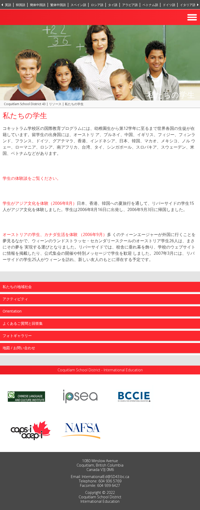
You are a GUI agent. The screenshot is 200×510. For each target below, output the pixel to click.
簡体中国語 (38, 5)
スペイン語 (78, 5)
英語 (8, 5)
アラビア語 (130, 5)
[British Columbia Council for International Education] (134, 396)
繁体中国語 (58, 5)
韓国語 (20, 5)
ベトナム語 (150, 5)
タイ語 (112, 5)
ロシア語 (97, 5)
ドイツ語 (169, 5)
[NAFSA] (82, 429)
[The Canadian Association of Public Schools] (31, 429)
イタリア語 (188, 5)
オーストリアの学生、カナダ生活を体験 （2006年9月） (55, 234)
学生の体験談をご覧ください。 (32, 178)
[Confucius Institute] (26, 396)
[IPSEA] (80, 396)
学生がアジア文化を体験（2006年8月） (40, 203)
